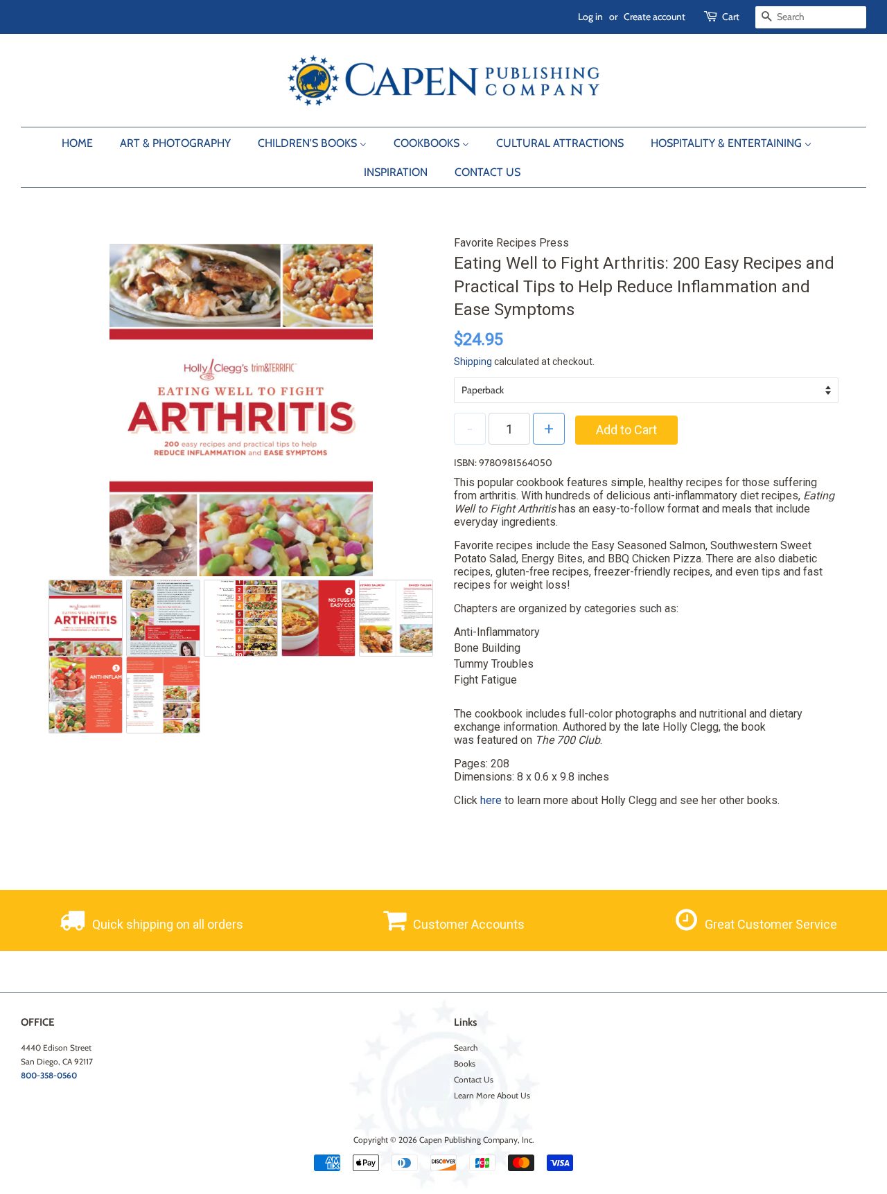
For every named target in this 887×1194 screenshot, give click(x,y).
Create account (654, 16)
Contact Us (473, 1080)
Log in (590, 16)
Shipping (473, 361)
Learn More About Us (492, 1096)
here (491, 800)
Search (465, 1048)
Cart (730, 16)
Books (464, 1064)
